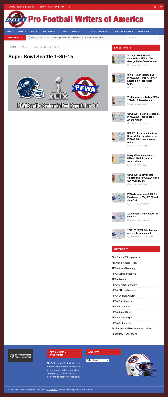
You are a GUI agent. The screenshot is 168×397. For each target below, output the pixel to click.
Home (10, 31)
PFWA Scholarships (122, 317)
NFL (33, 31)
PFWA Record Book (122, 312)
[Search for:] (143, 37)
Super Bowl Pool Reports (124, 334)
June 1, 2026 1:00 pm (139, 123)
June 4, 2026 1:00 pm (139, 65)
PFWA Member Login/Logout (20, 7)
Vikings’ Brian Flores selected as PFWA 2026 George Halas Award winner (142, 58)
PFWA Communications (124, 273)
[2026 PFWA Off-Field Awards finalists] (118, 217)
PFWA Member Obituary (124, 284)
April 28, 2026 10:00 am (139, 220)
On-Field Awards (71, 31)
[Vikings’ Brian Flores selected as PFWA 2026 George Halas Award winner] (118, 59)
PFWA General (119, 279)
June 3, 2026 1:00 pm (139, 88)
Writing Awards (124, 31)
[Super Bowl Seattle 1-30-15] (58, 109)
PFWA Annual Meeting (123, 268)
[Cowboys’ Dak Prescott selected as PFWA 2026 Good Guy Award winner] (118, 178)
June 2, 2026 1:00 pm (139, 104)
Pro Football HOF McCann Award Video (132, 328)
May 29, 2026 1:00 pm (139, 146)
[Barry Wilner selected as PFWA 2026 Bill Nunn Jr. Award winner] (118, 159)
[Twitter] (155, 7)
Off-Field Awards (97, 31)
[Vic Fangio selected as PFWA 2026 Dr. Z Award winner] (118, 101)
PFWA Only (143, 31)
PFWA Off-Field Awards (124, 290)
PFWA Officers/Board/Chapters (54, 7)
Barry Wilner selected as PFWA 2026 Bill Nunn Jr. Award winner (140, 158)
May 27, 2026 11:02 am (139, 204)
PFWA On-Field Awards (124, 295)
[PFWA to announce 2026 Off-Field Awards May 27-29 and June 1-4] (118, 198)
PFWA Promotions (121, 306)
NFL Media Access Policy (124, 262)
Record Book (50, 31)
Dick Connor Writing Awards (126, 257)
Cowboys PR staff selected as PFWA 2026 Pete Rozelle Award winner (143, 117)
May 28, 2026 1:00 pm (139, 165)
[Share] (161, 7)
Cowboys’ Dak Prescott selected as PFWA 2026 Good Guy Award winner (143, 178)
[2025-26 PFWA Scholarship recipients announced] (118, 234)
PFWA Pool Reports (122, 301)
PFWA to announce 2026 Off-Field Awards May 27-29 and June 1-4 (142, 197)
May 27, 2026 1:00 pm (139, 185)
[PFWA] (84, 26)
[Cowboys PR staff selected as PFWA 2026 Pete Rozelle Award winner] (118, 117)
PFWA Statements (121, 323)
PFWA (20, 31)
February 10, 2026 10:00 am (141, 237)
